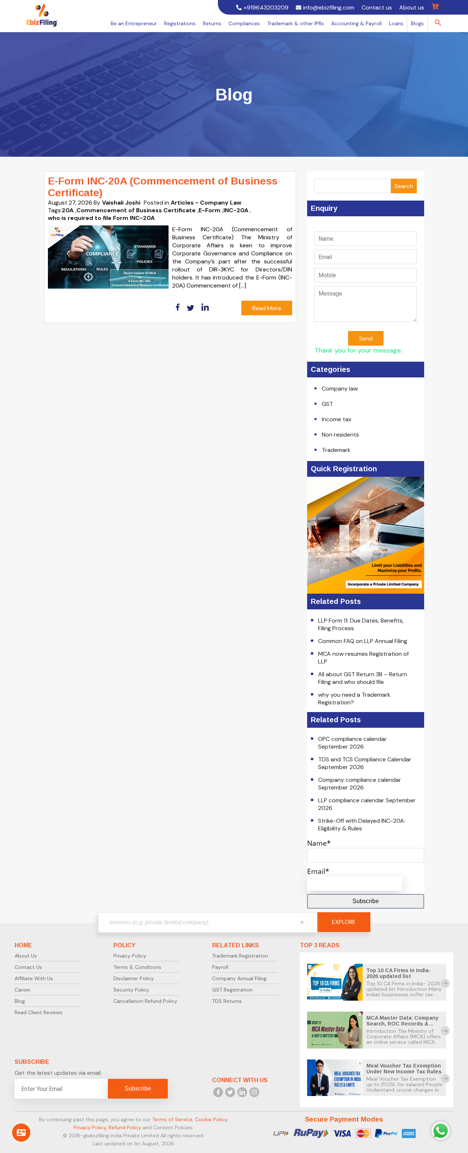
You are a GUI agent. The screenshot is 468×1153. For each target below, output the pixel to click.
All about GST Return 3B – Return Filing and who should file (362, 678)
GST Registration (232, 989)
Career (23, 989)
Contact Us (28, 967)
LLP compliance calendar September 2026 (367, 804)
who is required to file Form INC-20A (101, 218)
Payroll (220, 967)
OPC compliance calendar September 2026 (352, 742)
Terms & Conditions (137, 967)
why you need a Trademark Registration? (354, 698)
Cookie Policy (211, 1119)
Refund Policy (125, 1127)
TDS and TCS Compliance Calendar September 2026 (364, 763)
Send (366, 338)
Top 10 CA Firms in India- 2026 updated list (398, 973)
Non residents (340, 434)
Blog (20, 1001)
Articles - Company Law (206, 202)
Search (404, 186)
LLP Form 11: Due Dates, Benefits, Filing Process (361, 624)
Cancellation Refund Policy (145, 1001)
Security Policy (131, 989)
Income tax (336, 419)
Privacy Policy (129, 955)
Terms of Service (172, 1119)
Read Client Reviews (39, 1012)
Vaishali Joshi (121, 202)
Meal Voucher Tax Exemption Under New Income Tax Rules (404, 1068)
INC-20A (235, 210)
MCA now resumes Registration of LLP (363, 657)
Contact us (377, 7)
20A (67, 210)
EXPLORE (344, 922)
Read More (266, 308)
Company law (340, 388)
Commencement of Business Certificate (136, 210)
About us (411, 7)
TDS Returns (227, 1001)
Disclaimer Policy (133, 978)
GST (327, 404)
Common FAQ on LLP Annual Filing (362, 641)
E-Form (209, 210)
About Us (26, 955)
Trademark (336, 450)
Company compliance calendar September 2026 (359, 783)
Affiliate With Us (34, 978)
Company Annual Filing (239, 978)
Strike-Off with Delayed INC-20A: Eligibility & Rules (361, 824)
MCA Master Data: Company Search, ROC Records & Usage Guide (402, 1023)
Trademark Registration (240, 955)
